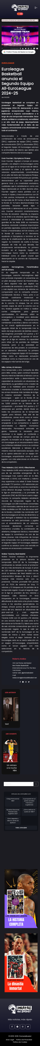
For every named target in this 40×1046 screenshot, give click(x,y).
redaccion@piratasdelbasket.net (24, 678)
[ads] (21, 898)
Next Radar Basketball (20, 665)
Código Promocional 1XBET (13, 800)
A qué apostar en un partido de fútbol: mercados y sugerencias (29, 802)
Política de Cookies (20, 1042)
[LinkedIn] (22, 48)
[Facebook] (20, 48)
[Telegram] (34, 48)
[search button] (35, 784)
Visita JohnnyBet (21, 828)
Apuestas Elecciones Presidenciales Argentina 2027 (12, 812)
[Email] (37, 48)
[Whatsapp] (31, 48)
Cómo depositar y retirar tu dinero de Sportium (13, 820)
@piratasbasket (27, 673)
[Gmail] (28, 48)
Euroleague (8, 63)
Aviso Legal (10, 1040)
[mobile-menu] (37, 7)
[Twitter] (25, 48)
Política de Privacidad (24, 1040)
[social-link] (12, 1026)
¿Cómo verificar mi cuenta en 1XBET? (29, 811)
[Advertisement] (22, 848)
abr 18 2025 (5, 97)
